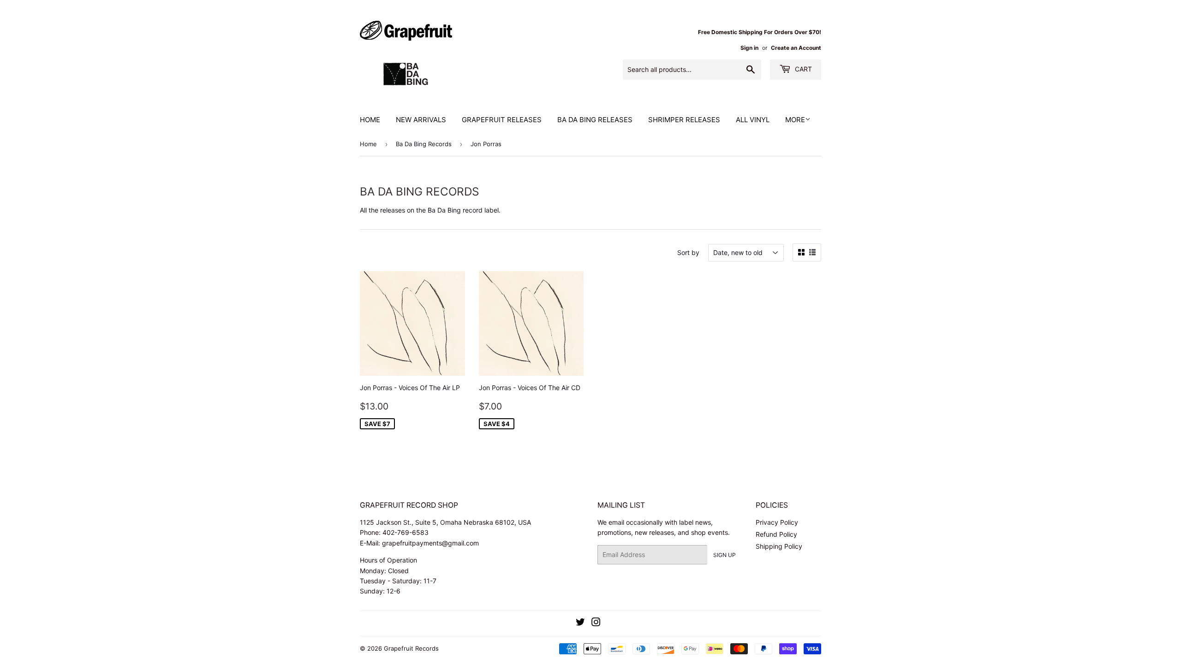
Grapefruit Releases (502, 119)
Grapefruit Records (411, 648)
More (795, 119)
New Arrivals (421, 119)
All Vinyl (752, 119)
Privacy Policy (777, 522)
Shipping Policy (779, 546)
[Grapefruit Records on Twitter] (580, 623)
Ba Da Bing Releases (594, 119)
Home (370, 119)
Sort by (688, 252)
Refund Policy (776, 534)
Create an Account (796, 47)
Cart (802, 69)
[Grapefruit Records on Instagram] (596, 623)
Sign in (749, 47)
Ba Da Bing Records (424, 144)
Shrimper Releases (684, 119)
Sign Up (724, 554)
